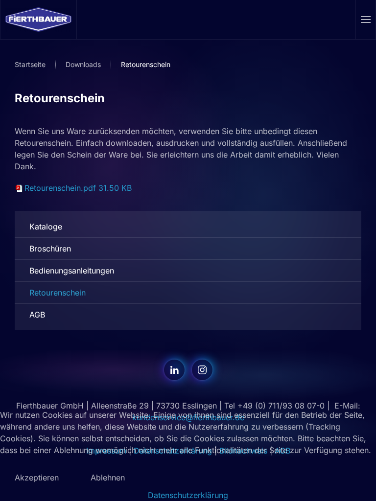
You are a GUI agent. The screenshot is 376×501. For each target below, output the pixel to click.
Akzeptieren (37, 477)
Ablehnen (108, 477)
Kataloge (45, 226)
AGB (37, 314)
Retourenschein (57, 292)
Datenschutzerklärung (188, 495)
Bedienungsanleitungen (71, 270)
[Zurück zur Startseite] (38, 19)
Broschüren (50, 248)
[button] (366, 19)
